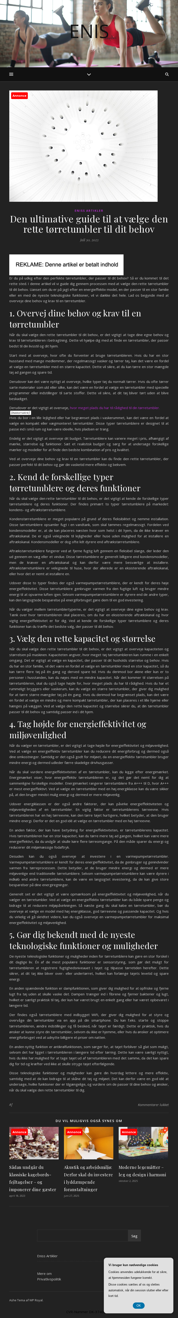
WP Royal (36, 1300)
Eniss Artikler (89, 211)
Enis (89, 31)
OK (139, 1305)
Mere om (44, 1273)
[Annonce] (34, 1158)
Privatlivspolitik (49, 1279)
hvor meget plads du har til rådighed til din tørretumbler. (115, 407)
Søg (134, 1236)
